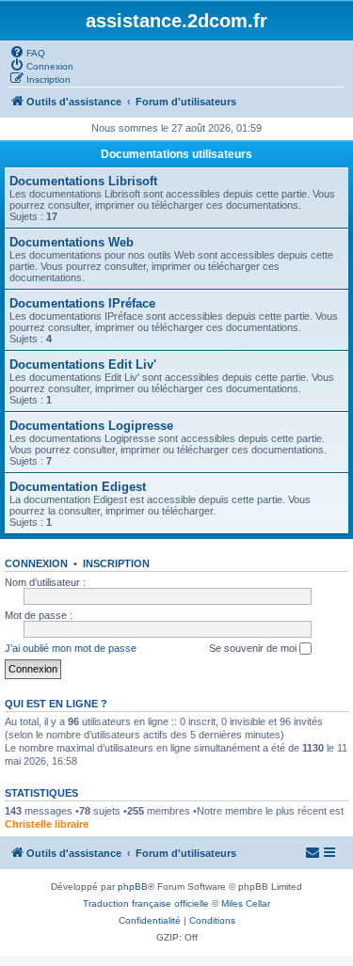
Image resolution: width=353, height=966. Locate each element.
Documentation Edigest (77, 487)
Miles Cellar (245, 903)
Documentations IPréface (82, 303)
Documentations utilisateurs (176, 154)
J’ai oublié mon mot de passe (70, 648)
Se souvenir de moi (254, 648)
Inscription (116, 563)
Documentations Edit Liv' (82, 364)
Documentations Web (71, 242)
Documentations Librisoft (83, 181)
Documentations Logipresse (91, 426)
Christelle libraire (46, 824)
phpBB (133, 886)
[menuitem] (27, 51)
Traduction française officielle (146, 903)
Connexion (36, 563)
